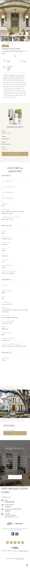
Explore (15, 433)
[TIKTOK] (22, 542)
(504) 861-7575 (8, 510)
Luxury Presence (24, 550)
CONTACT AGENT (15, 154)
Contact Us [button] (15, 477)
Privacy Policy (21, 558)
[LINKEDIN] (15, 542)
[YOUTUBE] (18, 542)
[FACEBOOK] (7, 542)
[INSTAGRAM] (11, 542)
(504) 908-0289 (5, 138)
